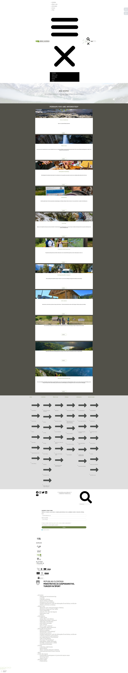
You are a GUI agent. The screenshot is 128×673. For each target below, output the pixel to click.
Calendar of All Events (46, 647)
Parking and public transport (48, 620)
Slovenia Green (44, 657)
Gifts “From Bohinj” (45, 638)
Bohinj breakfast (45, 630)
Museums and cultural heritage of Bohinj (52, 607)
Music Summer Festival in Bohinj (49, 650)
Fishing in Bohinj (45, 599)
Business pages (42, 659)
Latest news (43, 617)
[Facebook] (37, 492)
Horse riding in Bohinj (46, 600)
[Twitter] (43, 492)
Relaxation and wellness (47, 602)
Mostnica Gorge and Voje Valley (49, 609)
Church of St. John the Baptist (48, 612)
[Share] (7, 667)
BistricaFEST (43, 648)
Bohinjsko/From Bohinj (64, 171)
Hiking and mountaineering (64, 378)
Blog (39, 652)
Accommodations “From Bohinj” (49, 637)
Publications (43, 661)
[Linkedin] (46, 492)
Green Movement (43, 654)
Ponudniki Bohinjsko (46, 644)
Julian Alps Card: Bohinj (47, 619)
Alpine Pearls (44, 658)
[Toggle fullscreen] (4, 667)
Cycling (42, 598)
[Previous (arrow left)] (1, 668)
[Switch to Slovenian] (83, 40)
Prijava (64, 527)
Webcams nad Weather (46, 621)
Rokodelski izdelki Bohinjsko (48, 641)
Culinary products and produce (49, 635)
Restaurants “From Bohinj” (47, 631)
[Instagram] (40, 492)
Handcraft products (45, 633)
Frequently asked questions (64, 249)
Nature (42, 614)
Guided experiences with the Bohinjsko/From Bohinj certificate (58, 603)
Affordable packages (46, 623)
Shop (53, 9)
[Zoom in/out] (1, 667)
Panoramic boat (44, 613)
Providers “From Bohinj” (47, 640)
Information (54, 6)
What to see (54, 4)
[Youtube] (37, 495)
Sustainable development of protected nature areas (55, 655)
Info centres (64, 300)
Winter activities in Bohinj (47, 605)
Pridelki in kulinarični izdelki (48, 642)
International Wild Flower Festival (50, 651)
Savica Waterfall (44, 610)
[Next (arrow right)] (4, 668)
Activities (54, 2)
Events (53, 8)
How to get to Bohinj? (46, 626)
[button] (64, 41)
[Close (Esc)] (9, 667)
